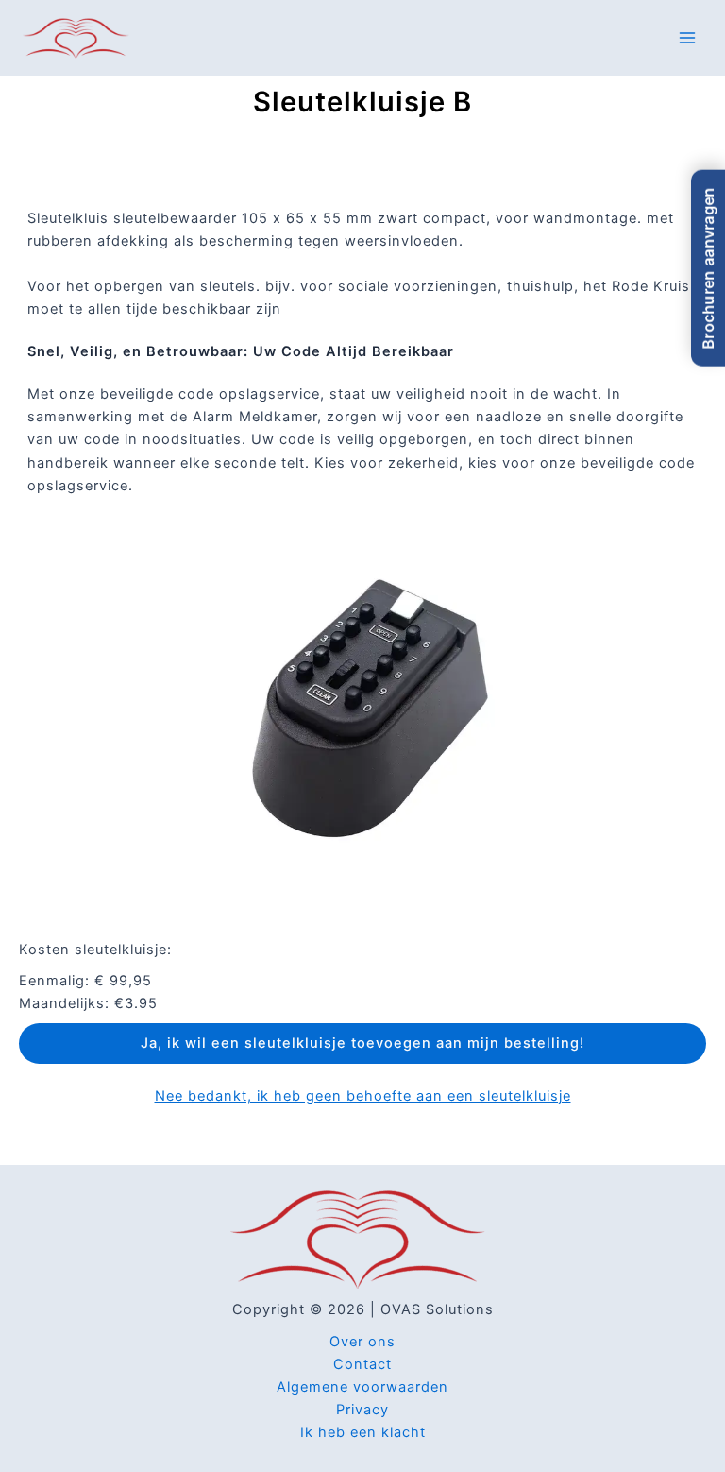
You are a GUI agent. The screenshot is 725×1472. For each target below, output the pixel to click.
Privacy (362, 1409)
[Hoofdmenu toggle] (687, 37)
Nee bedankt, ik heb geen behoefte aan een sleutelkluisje (363, 1095)
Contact (362, 1364)
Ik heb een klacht (363, 1432)
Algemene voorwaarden (362, 1386)
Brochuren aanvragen (708, 268)
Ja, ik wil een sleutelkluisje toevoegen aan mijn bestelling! (362, 1043)
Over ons (362, 1341)
